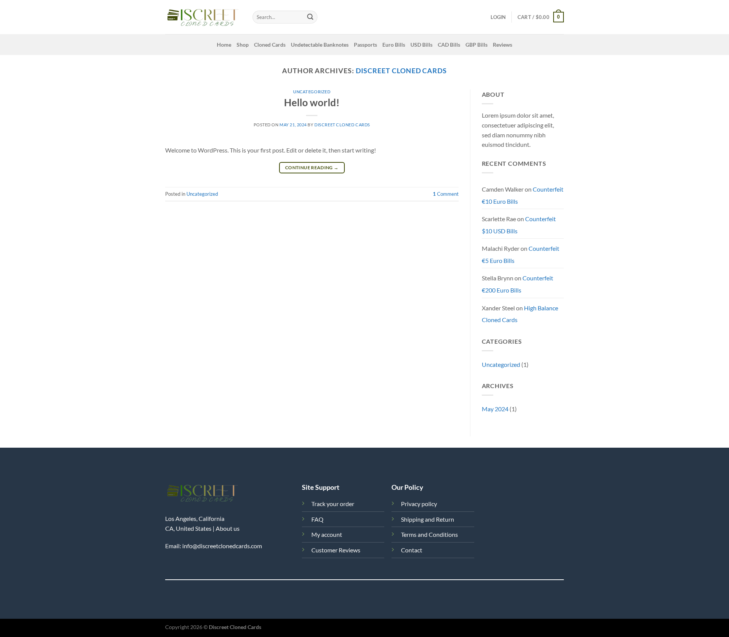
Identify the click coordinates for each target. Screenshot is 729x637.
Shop (243, 44)
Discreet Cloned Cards (401, 70)
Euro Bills (393, 44)
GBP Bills (476, 44)
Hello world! (311, 102)
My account (326, 534)
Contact (411, 550)
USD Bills (421, 44)
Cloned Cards (270, 44)
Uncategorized (311, 91)
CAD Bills (449, 44)
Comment (446, 194)
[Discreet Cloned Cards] (203, 17)
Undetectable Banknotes (320, 44)
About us (228, 528)
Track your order (332, 503)
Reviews (502, 44)
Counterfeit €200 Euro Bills (517, 284)
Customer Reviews (335, 550)
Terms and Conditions (429, 534)
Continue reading (312, 167)
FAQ (317, 519)
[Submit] (310, 17)
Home (224, 44)
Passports (365, 44)
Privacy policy (419, 503)
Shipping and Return (427, 519)
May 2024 (495, 408)
